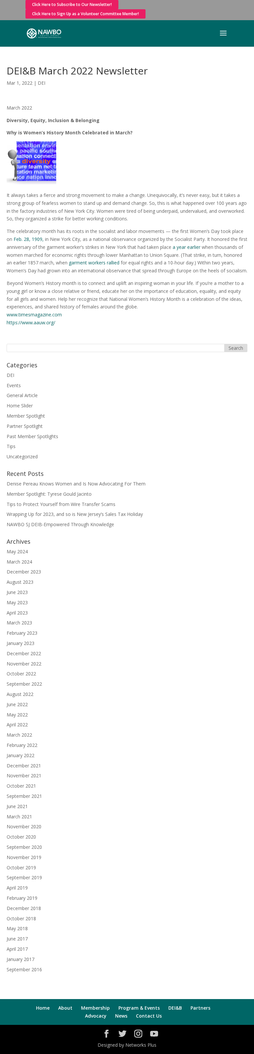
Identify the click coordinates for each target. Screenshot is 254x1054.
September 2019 (24, 877)
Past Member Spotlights (32, 436)
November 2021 (24, 775)
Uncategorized (22, 456)
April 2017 (17, 949)
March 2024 (19, 562)
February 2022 (22, 745)
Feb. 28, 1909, (29, 239)
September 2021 (24, 796)
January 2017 (20, 959)
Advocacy (95, 1016)
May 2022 (17, 714)
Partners (200, 1008)
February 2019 (22, 898)
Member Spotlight (26, 416)
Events (14, 385)
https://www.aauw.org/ (31, 322)
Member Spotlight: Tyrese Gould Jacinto (49, 494)
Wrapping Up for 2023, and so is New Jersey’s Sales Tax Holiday (75, 514)
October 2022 (21, 673)
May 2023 (17, 602)
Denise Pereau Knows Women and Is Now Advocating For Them (76, 484)
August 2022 (20, 694)
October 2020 (21, 837)
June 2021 (17, 806)
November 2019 (24, 857)
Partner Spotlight (25, 426)
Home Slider (20, 405)
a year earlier (186, 247)
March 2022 (19, 735)
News (121, 1016)
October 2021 (21, 786)
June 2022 (17, 704)
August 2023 (20, 582)
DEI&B (175, 1008)
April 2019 (17, 888)
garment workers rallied (94, 262)
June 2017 (17, 939)
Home (43, 1008)
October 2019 (21, 867)
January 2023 (20, 643)
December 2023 (24, 572)
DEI (41, 83)
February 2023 (22, 633)
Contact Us (149, 1016)
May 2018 (17, 928)
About (65, 1008)
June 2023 (17, 592)
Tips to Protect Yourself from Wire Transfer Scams (61, 504)
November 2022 (24, 664)
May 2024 (17, 551)
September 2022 (24, 684)
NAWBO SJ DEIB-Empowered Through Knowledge (60, 524)
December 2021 (24, 765)
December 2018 (24, 908)
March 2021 (19, 816)
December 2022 (24, 653)
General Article (22, 395)
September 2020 (24, 847)
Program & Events (139, 1008)
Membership (95, 1008)
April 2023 (17, 613)
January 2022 (20, 755)
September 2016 (24, 969)
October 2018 (21, 918)
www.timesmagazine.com (34, 314)
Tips (11, 446)
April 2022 (17, 724)
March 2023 (19, 622)
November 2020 (24, 826)
